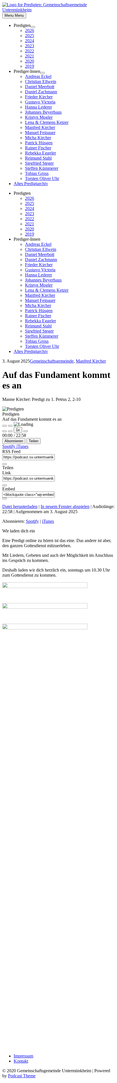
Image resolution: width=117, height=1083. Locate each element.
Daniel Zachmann (41, 91)
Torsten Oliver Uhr (42, 178)
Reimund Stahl (38, 158)
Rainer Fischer (38, 147)
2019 (29, 66)
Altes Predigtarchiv (31, 183)
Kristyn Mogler (39, 117)
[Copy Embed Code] (4, 498)
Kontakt (21, 1061)
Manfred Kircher (40, 127)
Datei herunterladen (19, 506)
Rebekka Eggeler (40, 153)
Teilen (33, 441)
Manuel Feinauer (40, 132)
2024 (29, 40)
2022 (29, 50)
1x (18, 430)
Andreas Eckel (38, 76)
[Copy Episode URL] (4, 485)
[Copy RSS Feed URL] (4, 464)
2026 (29, 30)
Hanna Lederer (38, 107)
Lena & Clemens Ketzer (46, 122)
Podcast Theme (21, 1075)
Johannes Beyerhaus (43, 112)
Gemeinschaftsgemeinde (52, 361)
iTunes (22, 446)
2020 (29, 61)
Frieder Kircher (39, 96)
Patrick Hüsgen (39, 142)
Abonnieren (14, 441)
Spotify (9, 446)
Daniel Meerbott (39, 86)
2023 (29, 45)
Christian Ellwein (40, 81)
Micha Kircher (38, 137)
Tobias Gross (37, 173)
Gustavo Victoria (40, 102)
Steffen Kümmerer (41, 168)
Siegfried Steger (39, 163)
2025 (29, 35)
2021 (29, 56)
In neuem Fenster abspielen (65, 506)
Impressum (23, 1056)
